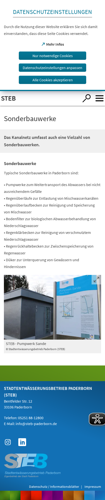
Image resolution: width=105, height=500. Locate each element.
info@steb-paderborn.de (36, 423)
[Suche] (86, 98)
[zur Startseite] (39, 98)
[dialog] (52, 45)
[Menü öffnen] (99, 98)
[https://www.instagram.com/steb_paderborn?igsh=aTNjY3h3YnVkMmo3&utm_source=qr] (8, 442)
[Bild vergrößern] (52, 307)
